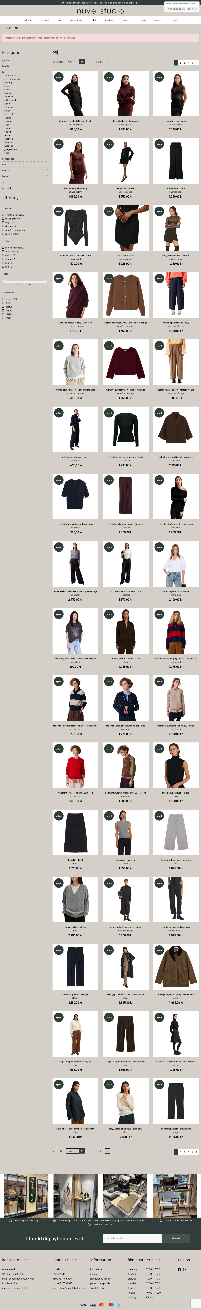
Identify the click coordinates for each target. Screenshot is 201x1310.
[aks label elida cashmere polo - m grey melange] (75, 564)
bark (8, 266)
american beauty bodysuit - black (75, 255)
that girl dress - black (126, 188)
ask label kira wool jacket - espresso (176, 457)
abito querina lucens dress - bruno (126, 927)
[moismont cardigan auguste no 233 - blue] (126, 698)
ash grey (10, 259)
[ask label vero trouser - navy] (75, 429)
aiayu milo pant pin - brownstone (176, 1128)
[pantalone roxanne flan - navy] (176, 900)
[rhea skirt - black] (75, 832)
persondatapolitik (100, 1283)
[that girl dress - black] (126, 161)
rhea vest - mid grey (125, 860)
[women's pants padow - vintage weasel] (176, 362)
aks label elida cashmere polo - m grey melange (75, 591)
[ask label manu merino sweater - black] (126, 429)
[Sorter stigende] (82, 61)
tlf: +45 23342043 (63, 1283)
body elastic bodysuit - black (175, 255)
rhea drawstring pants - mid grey (176, 860)
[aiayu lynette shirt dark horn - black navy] (75, 1101)
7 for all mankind (15, 214)
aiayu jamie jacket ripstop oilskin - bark (176, 994)
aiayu (9, 222)
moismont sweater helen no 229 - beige (175, 725)
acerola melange (14, 247)
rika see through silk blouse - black (75, 121)
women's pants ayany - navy (176, 322)
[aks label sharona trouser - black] (126, 564)
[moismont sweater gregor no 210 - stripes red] (176, 631)
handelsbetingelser (101, 1278)
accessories (76, 20)
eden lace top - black (176, 121)
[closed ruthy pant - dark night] (75, 967)
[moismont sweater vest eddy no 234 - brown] (126, 765)
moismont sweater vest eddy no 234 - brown (125, 792)
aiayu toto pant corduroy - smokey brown (125, 1061)
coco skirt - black (126, 255)
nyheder (28, 20)
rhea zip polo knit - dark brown (126, 658)
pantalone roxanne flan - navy (176, 927)
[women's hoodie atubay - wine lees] (75, 295)
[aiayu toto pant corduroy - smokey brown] (126, 1034)
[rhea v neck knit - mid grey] (75, 900)
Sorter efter (58, 61)
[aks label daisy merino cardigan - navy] (75, 496)
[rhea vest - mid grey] (126, 832)
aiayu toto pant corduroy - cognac (75, 1061)
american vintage (15, 230)
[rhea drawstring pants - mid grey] (176, 832)
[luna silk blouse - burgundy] (126, 93)
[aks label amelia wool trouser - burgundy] (126, 496)
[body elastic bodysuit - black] (176, 228)
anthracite (11, 251)
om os (93, 1273)
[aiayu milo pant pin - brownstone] (176, 1101)
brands (45, 20)
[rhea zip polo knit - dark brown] (126, 631)
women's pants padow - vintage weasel (175, 389)
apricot (10, 255)
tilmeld (176, 1238)
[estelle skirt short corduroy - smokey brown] (176, 1034)
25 (8, 306)
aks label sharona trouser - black (125, 591)
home (142, 20)
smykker (109, 20)
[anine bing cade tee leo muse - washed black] (75, 631)
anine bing (12, 233)
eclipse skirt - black (176, 188)
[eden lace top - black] (176, 93)
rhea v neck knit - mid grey (75, 927)
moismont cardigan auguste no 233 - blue (125, 725)
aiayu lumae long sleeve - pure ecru (125, 1128)
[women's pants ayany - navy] (176, 295)
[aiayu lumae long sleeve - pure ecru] (126, 1101)
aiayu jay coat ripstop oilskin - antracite (125, 994)
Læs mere (192, 9)
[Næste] (197, 62)
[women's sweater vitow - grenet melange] (126, 362)
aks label (10, 226)
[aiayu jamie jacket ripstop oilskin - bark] (176, 967)
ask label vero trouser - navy (75, 457)
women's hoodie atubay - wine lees (75, 322)
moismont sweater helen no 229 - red (75, 792)
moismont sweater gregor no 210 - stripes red (176, 658)
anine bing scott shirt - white (175, 591)
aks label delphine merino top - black (176, 524)
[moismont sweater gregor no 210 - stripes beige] (75, 698)
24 (7, 302)
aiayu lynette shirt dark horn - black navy (75, 1128)
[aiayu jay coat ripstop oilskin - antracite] (126, 967)
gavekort (160, 20)
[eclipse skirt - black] (176, 161)
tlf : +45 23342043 (12, 1273)
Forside (8, 27)
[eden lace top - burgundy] (75, 161)
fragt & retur (97, 1287)
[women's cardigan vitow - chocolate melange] (126, 295)
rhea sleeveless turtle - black (175, 792)
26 (8, 310)
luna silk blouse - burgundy (125, 121)
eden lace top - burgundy (75, 188)
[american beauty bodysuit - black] (75, 228)
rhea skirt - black (75, 860)
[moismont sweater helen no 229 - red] (75, 765)
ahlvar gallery (12, 218)
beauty (127, 20)
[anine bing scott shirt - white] (176, 564)
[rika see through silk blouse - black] (75, 93)
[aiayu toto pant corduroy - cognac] (75, 1034)
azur (8, 262)
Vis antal (98, 61)
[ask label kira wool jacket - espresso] (176, 429)
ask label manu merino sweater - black (125, 457)
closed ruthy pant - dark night (75, 994)
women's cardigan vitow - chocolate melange (125, 322)
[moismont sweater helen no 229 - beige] (176, 698)
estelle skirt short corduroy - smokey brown (176, 1061)
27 (8, 314)
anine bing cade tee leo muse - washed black (75, 658)
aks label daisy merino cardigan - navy (75, 524)
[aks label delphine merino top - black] (176, 496)
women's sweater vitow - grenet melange (125, 389)
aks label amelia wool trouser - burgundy (125, 524)
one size (11, 299)
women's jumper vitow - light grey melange (75, 389)
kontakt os (96, 1269)
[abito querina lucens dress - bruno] (126, 900)
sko (94, 20)
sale (175, 20)
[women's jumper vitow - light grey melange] (75, 362)
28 (8, 318)
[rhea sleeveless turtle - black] (176, 765)
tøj (59, 20)
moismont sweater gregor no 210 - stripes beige (75, 725)
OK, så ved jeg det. (177, 9)
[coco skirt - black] (126, 228)
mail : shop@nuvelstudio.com (18, 1278)
